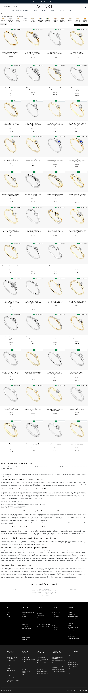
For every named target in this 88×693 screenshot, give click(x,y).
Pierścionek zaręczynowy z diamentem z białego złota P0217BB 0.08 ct (55, 373)
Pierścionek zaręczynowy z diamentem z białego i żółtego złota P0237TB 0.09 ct (55, 409)
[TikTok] (77, 690)
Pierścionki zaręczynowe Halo (43, 626)
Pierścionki (35, 10)
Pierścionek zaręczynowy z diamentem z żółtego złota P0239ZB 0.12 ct (11, 124)
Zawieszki (53, 10)
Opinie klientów (10, 618)
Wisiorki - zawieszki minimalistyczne (41, 669)
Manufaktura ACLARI (11, 623)
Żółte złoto (3, 20)
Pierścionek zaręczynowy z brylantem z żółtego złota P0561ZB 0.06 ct (77, 302)
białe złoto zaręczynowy (54, 599)
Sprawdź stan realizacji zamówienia (26, 621)
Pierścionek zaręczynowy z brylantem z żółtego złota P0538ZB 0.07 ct (10, 266)
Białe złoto (25, 20)
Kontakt (8, 612)
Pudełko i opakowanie (26, 632)
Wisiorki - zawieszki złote (42, 671)
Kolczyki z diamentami (41, 617)
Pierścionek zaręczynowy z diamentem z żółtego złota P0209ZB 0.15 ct (77, 53)
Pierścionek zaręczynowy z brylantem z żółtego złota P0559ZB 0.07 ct (55, 302)
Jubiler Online (55, 629)
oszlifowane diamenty (38, 599)
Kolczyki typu (25, 657)
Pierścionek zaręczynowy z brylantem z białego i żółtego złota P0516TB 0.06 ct (77, 196)
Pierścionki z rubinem (55, 21)
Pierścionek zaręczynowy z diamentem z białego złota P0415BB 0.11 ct (33, 231)
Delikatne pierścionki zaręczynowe (11, 664)
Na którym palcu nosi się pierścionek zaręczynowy (73, 628)
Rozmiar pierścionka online (73, 638)
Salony (8, 614)
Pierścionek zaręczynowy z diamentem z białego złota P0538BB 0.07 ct (33, 267)
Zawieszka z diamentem (42, 619)
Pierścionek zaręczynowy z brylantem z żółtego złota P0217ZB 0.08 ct (33, 373)
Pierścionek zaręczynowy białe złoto (58, 663)
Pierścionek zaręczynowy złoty (58, 660)
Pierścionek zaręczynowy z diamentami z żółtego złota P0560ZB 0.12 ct (55, 338)
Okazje (70, 10)
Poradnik (71, 607)
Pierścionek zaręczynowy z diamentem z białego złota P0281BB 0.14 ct (33, 124)
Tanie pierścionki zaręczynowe (58, 671)
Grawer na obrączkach (72, 625)
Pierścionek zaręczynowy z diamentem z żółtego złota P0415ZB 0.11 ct (11, 231)
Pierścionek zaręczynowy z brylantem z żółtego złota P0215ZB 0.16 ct (33, 159)
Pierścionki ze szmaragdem (47, 21)
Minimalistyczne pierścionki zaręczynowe (12, 668)
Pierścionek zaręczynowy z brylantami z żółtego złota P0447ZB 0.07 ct (55, 195)
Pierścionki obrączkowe (77, 21)
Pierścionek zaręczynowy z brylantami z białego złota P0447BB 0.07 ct (33, 195)
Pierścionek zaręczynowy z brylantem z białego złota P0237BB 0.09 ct (77, 409)
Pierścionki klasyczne (18, 21)
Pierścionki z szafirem (40, 21)
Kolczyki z (28, 659)
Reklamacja (24, 616)
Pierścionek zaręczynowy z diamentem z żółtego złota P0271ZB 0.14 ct (55, 124)
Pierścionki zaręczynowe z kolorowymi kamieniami (12, 658)
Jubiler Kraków (55, 614)
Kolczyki (44, 10)
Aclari (2, 13)
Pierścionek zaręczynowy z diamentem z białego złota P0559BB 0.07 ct (33, 302)
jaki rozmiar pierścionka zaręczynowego (67, 599)
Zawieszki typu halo (41, 657)
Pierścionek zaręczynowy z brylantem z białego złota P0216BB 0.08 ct (10, 409)
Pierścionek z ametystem (73, 655)
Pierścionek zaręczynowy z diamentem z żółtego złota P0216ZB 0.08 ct (33, 409)
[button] (6, 6)
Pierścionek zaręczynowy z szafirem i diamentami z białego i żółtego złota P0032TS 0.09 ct (77, 160)
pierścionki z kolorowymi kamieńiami (26, 599)
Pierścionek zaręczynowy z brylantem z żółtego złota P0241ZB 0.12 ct (77, 444)
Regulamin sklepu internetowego (28, 635)
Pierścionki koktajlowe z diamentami (11, 677)
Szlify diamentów (71, 630)
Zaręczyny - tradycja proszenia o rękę (74, 619)
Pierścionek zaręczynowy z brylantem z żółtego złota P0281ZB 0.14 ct (10, 159)
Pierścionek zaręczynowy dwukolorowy (57, 666)
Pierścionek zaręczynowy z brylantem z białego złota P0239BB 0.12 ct (55, 444)
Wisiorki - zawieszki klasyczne (43, 666)
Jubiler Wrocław (55, 616)
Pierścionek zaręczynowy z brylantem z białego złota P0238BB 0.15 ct (33, 444)
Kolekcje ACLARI (10, 620)
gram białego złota (45, 599)
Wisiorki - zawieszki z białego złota (43, 674)
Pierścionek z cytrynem (72, 657)
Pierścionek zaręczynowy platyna (59, 669)
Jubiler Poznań (55, 620)
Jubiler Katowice (55, 618)
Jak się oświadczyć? (72, 614)
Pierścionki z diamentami (62, 21)
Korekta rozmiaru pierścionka (28, 612)
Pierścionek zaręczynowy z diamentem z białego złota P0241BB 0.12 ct (77, 89)
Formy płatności (25, 626)
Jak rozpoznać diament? (73, 616)
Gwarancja (24, 614)
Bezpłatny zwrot (25, 618)
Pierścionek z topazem (72, 666)
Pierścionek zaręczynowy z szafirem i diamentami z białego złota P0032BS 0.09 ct (55, 160)
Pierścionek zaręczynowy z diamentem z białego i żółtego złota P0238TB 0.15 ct (11, 445)
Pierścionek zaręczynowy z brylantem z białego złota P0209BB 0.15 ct (10, 373)
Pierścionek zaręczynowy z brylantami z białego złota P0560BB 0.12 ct (33, 337)
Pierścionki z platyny (10, 21)
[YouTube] (86, 690)
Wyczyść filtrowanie (11, 24)
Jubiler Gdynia (55, 623)
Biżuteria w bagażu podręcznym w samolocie (74, 622)
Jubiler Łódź (54, 625)
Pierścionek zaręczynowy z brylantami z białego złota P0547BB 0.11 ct (33, 88)
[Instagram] (80, 690)
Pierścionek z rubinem (72, 662)
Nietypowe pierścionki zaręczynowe (11, 671)
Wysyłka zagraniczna (26, 630)
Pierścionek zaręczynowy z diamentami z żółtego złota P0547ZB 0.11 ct (33, 53)
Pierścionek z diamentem (42, 622)
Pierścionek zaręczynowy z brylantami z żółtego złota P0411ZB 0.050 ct (10, 195)
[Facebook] (75, 690)
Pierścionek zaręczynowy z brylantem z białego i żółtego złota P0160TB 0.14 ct (77, 124)
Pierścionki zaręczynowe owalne (43, 624)
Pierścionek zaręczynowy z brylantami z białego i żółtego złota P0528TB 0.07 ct (77, 231)
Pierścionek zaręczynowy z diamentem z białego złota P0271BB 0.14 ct (55, 53)
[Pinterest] (83, 690)
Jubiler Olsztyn (55, 627)
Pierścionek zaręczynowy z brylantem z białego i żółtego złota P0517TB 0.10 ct (55, 231)
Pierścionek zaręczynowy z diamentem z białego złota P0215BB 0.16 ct (77, 373)
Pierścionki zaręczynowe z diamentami (20, 10)
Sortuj (68, 24)
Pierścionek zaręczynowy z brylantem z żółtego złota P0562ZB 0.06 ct (77, 337)
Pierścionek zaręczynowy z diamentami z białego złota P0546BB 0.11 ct (11, 302)
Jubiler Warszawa (56, 612)
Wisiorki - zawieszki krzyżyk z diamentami (43, 663)
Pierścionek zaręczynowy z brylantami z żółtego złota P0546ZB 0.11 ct (55, 88)
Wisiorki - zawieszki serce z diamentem (42, 660)
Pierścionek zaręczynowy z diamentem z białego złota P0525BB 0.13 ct (11, 89)
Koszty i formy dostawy (26, 628)
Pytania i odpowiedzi (26, 624)
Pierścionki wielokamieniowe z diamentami (13, 681)
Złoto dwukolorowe (32, 21)
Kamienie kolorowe (85, 21)
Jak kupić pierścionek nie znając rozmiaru (74, 633)
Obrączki (62, 10)
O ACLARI (8, 616)
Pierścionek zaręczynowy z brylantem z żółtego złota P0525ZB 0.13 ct (10, 53)
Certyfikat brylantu (71, 636)
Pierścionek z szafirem (72, 671)
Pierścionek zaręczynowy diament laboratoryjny (57, 658)
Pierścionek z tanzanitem (73, 664)
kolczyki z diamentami (27, 669)
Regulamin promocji (26, 637)
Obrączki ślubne (40, 615)
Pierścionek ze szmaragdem (73, 673)
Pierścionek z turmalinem (73, 668)
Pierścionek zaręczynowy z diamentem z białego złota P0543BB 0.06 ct (55, 267)
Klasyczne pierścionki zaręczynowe (11, 661)
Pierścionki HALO (70, 21)
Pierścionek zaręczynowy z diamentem (42, 613)
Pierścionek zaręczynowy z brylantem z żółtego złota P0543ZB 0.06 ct (77, 266)
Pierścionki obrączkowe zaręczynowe (11, 674)
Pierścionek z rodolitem (72, 660)
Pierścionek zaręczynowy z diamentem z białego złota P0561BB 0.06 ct (11, 338)
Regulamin (3, 690)
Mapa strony (8, 690)
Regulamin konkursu (26, 639)
